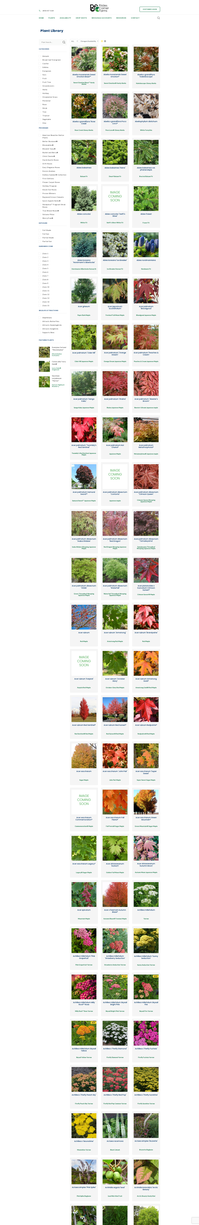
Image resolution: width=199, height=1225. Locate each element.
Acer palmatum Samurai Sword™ (84, 493)
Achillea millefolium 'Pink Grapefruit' (84, 957)
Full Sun (45, 234)
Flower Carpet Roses (51, 182)
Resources (121, 18)
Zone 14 (45, 302)
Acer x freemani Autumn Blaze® (115, 911)
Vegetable (46, 119)
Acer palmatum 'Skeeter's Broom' (146, 400)
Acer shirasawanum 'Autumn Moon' (146, 864)
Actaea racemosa (115, 1141)
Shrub (44, 108)
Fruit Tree (46, 82)
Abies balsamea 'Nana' (115, 168)
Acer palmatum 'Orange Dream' (115, 353)
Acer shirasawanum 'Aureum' (115, 865)
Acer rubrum (84, 632)
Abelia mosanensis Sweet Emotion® (115, 75)
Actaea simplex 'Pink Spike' (84, 1187)
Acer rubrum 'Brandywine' (146, 632)
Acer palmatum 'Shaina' (115, 399)
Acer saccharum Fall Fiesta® (115, 818)
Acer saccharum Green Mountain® (146, 818)
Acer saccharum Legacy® (83, 864)
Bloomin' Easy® (49, 149)
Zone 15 (45, 305)
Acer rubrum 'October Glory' (115, 680)
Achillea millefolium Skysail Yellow (84, 1049)
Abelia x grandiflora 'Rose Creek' (84, 122)
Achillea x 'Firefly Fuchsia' (146, 1048)
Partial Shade (48, 238)
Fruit (44, 78)
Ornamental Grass (50, 97)
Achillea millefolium (146, 910)
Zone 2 (45, 257)
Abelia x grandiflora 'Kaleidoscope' (146, 75)
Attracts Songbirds (50, 329)
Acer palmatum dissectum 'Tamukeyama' (146, 540)
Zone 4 (45, 265)
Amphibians (47, 318)
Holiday (45, 93)
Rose (44, 104)
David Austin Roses (50, 160)
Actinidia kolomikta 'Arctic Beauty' (146, 1188)
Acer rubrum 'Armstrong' (115, 632)
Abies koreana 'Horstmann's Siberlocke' (84, 261)
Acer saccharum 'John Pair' (115, 771)
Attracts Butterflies (50, 321)
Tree (44, 112)
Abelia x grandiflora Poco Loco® (115, 122)
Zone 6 (45, 272)
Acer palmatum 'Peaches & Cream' (146, 353)
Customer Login (150, 9)
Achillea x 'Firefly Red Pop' (115, 1095)
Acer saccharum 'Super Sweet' (146, 772)
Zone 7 (45, 276)
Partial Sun (47, 241)
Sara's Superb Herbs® (51, 201)
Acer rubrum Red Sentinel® (84, 725)
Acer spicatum (84, 910)
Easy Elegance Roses (51, 167)
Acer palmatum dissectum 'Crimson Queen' (146, 493)
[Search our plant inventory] (158, 18)
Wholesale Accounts (102, 18)
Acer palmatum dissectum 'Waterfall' (115, 587)
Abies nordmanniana (146, 260)
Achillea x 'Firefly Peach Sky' (84, 1095)
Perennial (46, 101)
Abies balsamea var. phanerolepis (146, 169)
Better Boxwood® (50, 141)
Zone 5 (45, 268)
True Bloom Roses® (50, 211)
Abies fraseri (146, 214)
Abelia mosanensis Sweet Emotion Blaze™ (83, 75)
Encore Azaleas (48, 171)
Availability (65, 18)
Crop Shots (81, 18)
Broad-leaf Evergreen (51, 60)
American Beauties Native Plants (53, 136)
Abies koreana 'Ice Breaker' (115, 260)
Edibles (45, 67)
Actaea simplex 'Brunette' (146, 1141)
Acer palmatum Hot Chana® (115, 446)
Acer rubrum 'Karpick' (83, 679)
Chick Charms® (48, 156)
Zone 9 (45, 283)
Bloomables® (48, 145)
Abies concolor (84, 214)
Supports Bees (48, 332)
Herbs (44, 89)
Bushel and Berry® (50, 152)
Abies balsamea (84, 167)
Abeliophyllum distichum (146, 121)
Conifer (45, 63)
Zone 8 (45, 279)
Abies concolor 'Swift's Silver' (115, 215)
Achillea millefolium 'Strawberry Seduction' (115, 957)
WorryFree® (47, 218)
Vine (44, 123)
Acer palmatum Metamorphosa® (146, 446)
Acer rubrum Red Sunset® (115, 725)
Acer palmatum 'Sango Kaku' (83, 400)
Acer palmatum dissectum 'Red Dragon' (115, 540)
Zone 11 (45, 291)
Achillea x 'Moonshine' (84, 1141)
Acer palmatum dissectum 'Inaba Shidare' (84, 540)
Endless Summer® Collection (54, 175)
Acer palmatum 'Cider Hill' (83, 353)
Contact (135, 18)
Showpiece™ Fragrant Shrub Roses (54, 206)
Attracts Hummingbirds (52, 325)
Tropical (45, 115)
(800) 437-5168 (48, 11)
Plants (52, 18)
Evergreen (46, 71)
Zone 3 (45, 261)
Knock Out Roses (49, 190)
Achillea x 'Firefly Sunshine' (146, 1095)
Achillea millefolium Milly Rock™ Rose (84, 1003)
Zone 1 (45, 253)
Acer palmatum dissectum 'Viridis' (84, 587)
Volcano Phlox (48, 214)
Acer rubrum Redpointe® (146, 725)
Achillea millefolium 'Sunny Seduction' (146, 957)
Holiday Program (49, 186)
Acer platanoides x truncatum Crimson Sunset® (146, 588)
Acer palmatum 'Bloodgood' (146, 307)
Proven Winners (49, 193)
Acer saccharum (83, 771)
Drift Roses (47, 164)
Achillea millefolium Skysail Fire (146, 1003)
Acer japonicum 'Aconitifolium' (115, 307)
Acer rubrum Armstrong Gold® (146, 680)
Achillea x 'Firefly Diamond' (115, 1048)
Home (41, 18)
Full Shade (46, 230)
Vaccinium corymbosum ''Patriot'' (56, 378)
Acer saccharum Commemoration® (83, 818)
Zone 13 (45, 298)
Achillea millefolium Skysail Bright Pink (115, 1003)
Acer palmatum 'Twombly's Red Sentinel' (84, 446)
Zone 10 (45, 287)
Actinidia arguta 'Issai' (115, 1187)
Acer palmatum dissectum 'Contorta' (115, 493)
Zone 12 (45, 294)
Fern (44, 75)
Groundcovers (48, 86)
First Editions (48, 178)
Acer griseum (84, 306)
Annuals (45, 56)
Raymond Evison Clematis (53, 197)
